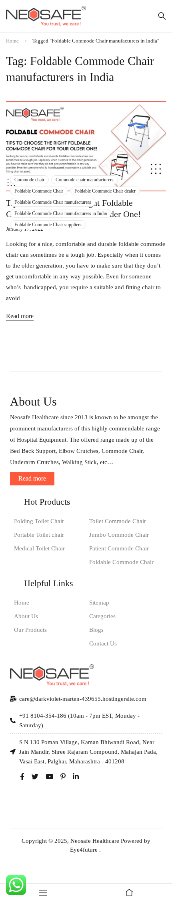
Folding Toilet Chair (39, 521)
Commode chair (29, 180)
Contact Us (103, 643)
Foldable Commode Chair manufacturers (52, 202)
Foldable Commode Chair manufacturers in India (60, 213)
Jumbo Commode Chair (119, 535)
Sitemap (99, 602)
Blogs (96, 630)
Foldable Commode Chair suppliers (48, 224)
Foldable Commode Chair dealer (105, 191)
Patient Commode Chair (119, 548)
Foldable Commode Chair (38, 191)
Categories (102, 616)
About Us (26, 616)
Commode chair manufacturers (85, 180)
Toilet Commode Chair (117, 521)
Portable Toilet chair (39, 535)
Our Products (30, 630)
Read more (20, 316)
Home (12, 41)
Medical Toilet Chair (39, 548)
